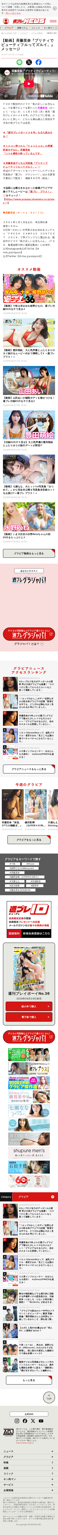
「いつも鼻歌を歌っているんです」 (23, 153)
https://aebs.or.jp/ (25, 1443)
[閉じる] (55, 8)
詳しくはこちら (13, 13)
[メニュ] (53, 21)
